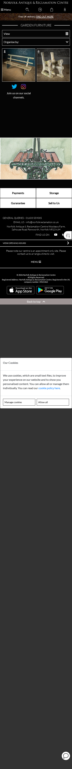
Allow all (43, 402)
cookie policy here (49, 388)
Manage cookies (13, 402)
